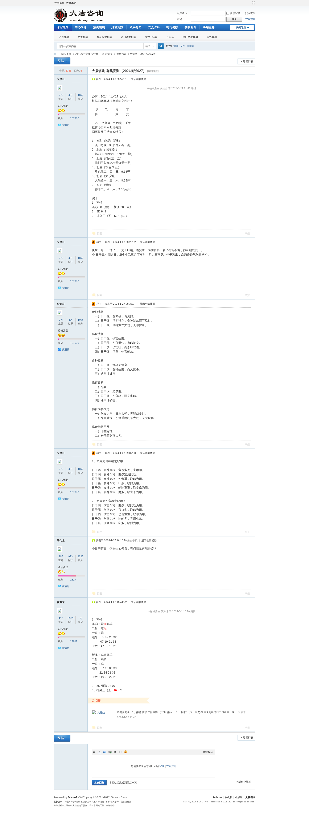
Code (120, 752)
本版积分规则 (243, 781)
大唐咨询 (55, 54)
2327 (80, 556)
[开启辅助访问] (249, 3)
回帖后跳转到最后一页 (124, 782)
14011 (73, 641)
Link (110, 752)
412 (61, 618)
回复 (99, 233)
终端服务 (209, 27)
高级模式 (208, 751)
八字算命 (135, 27)
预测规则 (99, 27)
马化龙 (61, 540)
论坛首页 (62, 27)
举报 (247, 233)
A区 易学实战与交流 (86, 53)
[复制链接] (152, 71)
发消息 (65, 124)
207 (61, 556)
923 (70, 556)
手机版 (228, 797)
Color (99, 752)
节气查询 (212, 37)
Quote (115, 752)
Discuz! (72, 797)
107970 (74, 118)
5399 (71, 618)
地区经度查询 (190, 37)
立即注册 (250, 19)
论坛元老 (63, 105)
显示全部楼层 (138, 79)
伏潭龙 (61, 602)
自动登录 (235, 13)
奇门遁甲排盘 (128, 37)
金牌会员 (63, 567)
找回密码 (250, 13)
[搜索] (160, 46)
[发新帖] (62, 60)
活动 (175, 45)
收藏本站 (71, 2)
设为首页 (59, 2)
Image (105, 752)
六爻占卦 (154, 27)
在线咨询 (190, 27)
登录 (161, 766)
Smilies (126, 752)
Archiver (217, 797)
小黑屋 (239, 797)
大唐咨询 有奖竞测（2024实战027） (137, 53)
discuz (190, 45)
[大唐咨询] (79, 21)
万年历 (170, 37)
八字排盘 (64, 37)
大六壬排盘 (151, 37)
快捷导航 (241, 27)
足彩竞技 (117, 27)
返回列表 (248, 61)
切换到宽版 (253, 3)
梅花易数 (172, 27)
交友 (182, 45)
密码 (179, 19)
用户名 (180, 13)
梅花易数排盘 (104, 37)
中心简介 (81, 27)
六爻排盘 (83, 37)
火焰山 (61, 79)
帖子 (148, 46)
